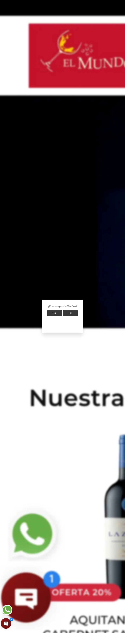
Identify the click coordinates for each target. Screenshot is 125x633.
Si (70, 312)
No (54, 312)
